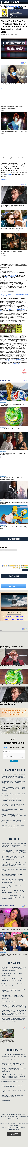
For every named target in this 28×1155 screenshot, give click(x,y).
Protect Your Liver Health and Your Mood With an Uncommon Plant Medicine (13, 1099)
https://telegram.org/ (21, 740)
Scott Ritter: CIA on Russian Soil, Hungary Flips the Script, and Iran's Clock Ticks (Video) (13, 1020)
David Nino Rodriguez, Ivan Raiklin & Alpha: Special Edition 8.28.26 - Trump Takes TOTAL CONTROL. (13, 803)
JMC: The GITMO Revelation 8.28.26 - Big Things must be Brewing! (12, 889)
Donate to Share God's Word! (14, 633)
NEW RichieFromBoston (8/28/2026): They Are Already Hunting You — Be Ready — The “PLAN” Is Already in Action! (13, 872)
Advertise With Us (11, 1128)
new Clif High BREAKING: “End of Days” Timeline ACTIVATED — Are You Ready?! (12, 813)
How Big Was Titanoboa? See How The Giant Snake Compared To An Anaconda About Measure (7, 1054)
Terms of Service (10, 1130)
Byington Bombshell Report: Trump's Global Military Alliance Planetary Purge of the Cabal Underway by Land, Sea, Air (13, 1034)
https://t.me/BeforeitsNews (19, 742)
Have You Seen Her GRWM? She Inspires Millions (14, 943)
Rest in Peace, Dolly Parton (8, 1073)
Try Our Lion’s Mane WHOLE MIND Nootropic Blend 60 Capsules (13, 360)
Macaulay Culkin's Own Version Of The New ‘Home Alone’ (13, 680)
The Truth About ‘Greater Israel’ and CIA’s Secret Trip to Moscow (12, 998)
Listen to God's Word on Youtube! (14, 630)
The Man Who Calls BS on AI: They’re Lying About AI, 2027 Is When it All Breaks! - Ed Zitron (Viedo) (13, 1004)
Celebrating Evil (5, 1114)
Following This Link (17, 363)
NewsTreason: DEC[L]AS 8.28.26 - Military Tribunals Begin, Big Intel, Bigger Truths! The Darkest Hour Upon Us (13, 911)
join (8, 269)
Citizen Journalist (10, 276)
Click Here (4, 179)
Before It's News (11, 1)
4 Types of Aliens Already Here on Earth (12, 1095)
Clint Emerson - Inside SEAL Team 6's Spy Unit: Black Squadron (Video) (12, 905)
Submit (14, 775)
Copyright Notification (21, 1130)
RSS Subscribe (11, 1132)
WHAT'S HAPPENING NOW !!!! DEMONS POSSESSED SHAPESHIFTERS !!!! (12, 818)
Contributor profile (13, 10)
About (3, 1128)
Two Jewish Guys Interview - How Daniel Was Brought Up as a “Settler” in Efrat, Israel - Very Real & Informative (13, 1084)
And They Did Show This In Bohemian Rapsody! (11, 252)
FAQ (18, 1128)
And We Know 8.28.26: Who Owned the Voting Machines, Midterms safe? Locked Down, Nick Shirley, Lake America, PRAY (13, 829)
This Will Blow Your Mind (8, 1015)
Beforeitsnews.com (12, 6)
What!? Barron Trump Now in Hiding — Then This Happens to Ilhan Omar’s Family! (13, 835)
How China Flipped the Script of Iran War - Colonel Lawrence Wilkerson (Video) (12, 993)
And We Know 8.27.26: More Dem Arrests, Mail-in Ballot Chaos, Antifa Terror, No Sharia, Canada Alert (13, 1011)
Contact (23, 1128)
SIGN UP (6, 761)
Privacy (2, 1130)
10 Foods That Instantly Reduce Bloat (10, 428)
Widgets (18, 1132)
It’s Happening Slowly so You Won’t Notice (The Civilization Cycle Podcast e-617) (12, 1078)
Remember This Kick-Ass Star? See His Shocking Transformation (11, 478)
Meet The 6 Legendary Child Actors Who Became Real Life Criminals (12, 206)
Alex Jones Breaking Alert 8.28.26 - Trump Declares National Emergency (12, 840)
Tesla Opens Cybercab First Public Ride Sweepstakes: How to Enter (12, 1109)
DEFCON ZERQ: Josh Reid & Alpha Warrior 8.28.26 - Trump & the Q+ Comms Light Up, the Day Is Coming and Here (13, 895)
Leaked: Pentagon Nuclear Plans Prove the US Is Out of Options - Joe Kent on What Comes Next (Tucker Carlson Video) (13, 878)
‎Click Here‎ (9, 174)
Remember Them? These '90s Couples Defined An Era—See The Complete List (12, 229)
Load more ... (14, 600)
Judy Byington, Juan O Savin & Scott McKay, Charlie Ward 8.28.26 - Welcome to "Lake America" (13, 796)
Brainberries (3, 208)
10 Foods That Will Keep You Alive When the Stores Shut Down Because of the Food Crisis (13, 1069)
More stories (21, 10)
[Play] (14, 616)
